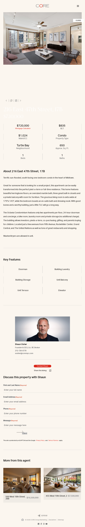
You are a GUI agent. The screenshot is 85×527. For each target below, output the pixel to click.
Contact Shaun (42, 366)
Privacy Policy (40, 440)
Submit (24, 433)
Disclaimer (52, 520)
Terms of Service (53, 440)
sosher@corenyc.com (24, 353)
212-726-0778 (20, 351)
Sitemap (61, 520)
